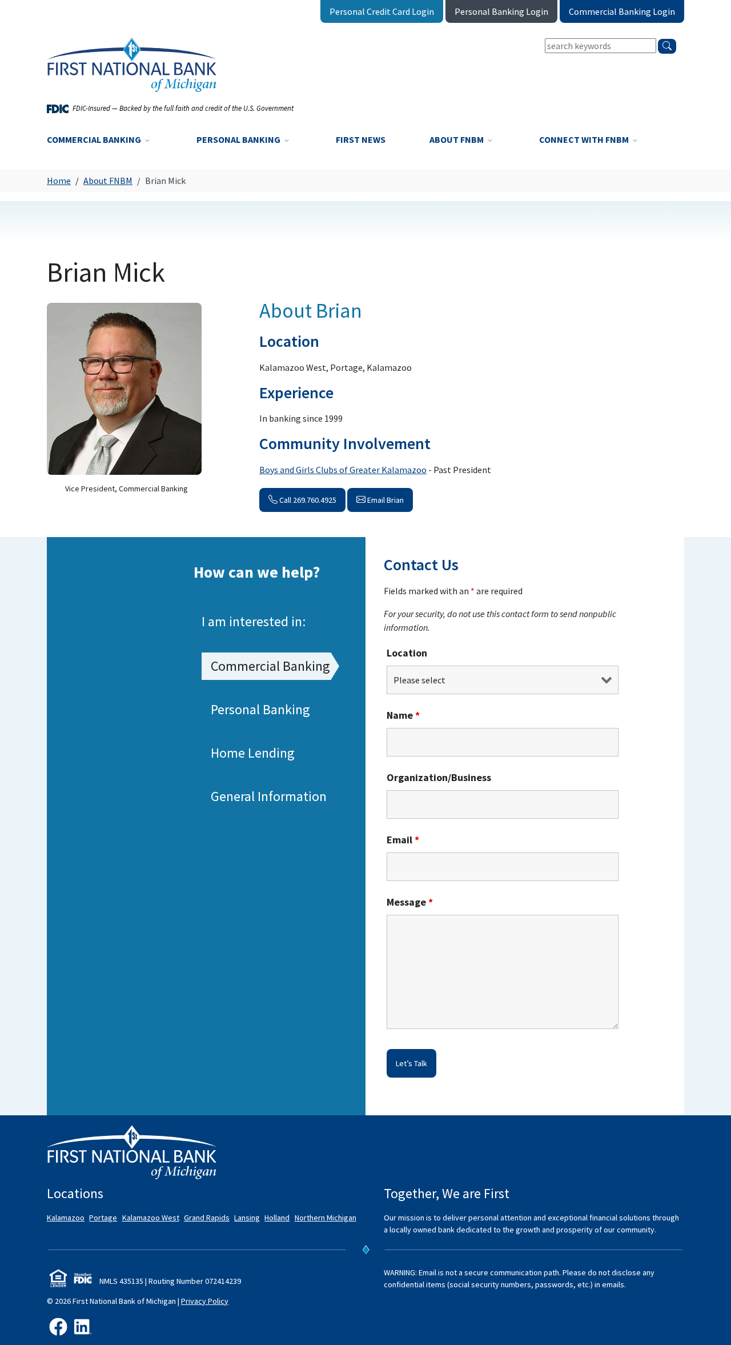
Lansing (247, 1217)
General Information (269, 796)
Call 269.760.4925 (307, 500)
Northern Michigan (325, 1217)
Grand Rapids (207, 1217)
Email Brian (385, 500)
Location (407, 652)
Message (410, 901)
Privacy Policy (204, 1301)
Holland (277, 1217)
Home (59, 180)
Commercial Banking (95, 139)
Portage (103, 1217)
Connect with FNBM (584, 139)
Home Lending (253, 753)
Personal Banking (239, 139)
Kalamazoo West (150, 1217)
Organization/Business (439, 777)
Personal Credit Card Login (382, 11)
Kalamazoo (66, 1217)
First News (360, 139)
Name (403, 715)
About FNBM (457, 139)
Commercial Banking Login (622, 11)
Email (403, 839)
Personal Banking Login (501, 11)
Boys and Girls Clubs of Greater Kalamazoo (343, 469)
